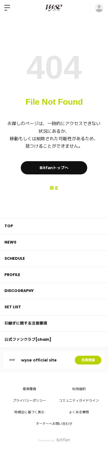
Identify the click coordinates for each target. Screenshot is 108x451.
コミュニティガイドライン (79, 400)
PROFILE (12, 274)
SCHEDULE (14, 258)
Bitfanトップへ (54, 167)
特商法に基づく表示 (29, 412)
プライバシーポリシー (29, 400)
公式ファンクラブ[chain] (27, 339)
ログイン (99, 7)
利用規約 (79, 389)
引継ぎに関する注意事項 (25, 323)
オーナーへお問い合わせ (54, 424)
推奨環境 (29, 389)
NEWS (10, 242)
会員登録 (88, 360)
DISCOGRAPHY (19, 290)
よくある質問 (79, 412)
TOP (8, 226)
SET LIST (12, 307)
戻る (54, 188)
